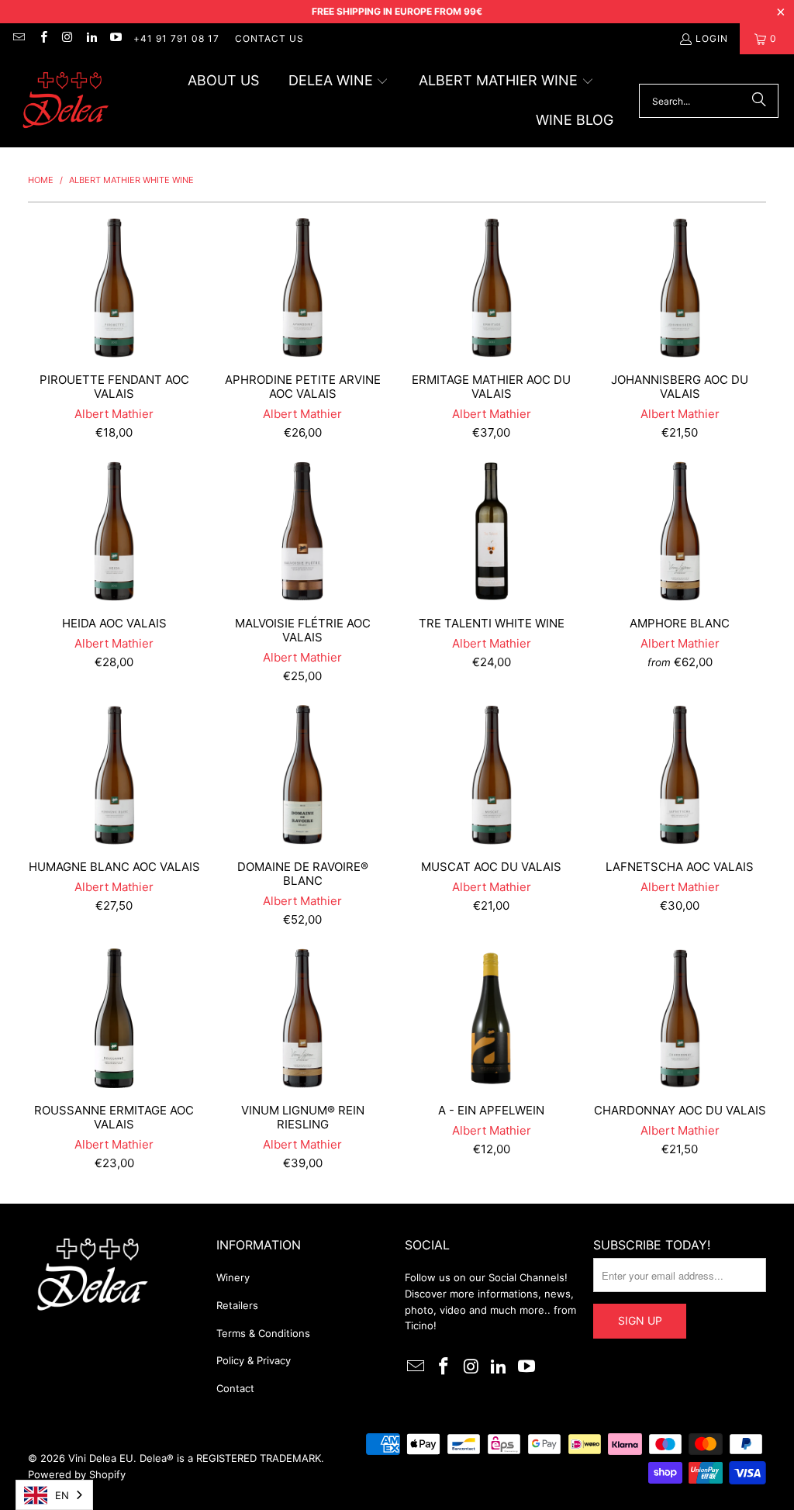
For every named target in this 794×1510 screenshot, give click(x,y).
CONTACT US (269, 38)
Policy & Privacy (253, 1360)
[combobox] (54, 1495)
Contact (235, 1388)
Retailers (237, 1305)
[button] (338, 82)
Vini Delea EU (100, 1458)
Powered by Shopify (77, 1474)
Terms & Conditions (263, 1333)
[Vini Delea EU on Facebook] (42, 38)
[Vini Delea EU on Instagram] (67, 38)
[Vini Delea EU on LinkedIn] (91, 38)
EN (62, 1495)
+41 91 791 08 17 (176, 38)
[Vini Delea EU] (66, 101)
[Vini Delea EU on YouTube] (115, 38)
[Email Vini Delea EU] (18, 38)
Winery (233, 1277)
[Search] (759, 101)
